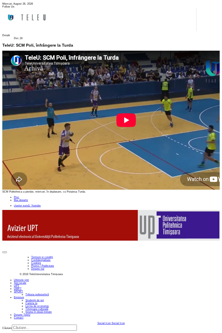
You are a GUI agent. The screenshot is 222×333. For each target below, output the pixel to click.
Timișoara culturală (36, 309)
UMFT (18, 288)
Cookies (36, 262)
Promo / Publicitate (42, 265)
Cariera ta (31, 303)
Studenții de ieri (34, 300)
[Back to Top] (4, 252)
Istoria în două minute (38, 311)
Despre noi (37, 268)
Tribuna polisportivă (37, 294)
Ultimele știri (21, 280)
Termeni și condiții (42, 257)
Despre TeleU (22, 314)
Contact (18, 317)
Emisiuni (19, 297)
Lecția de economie (37, 306)
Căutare (7, 328)
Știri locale (20, 282)
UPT (16, 285)
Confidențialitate (41, 260)
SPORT (18, 291)
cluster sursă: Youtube (27, 205)
